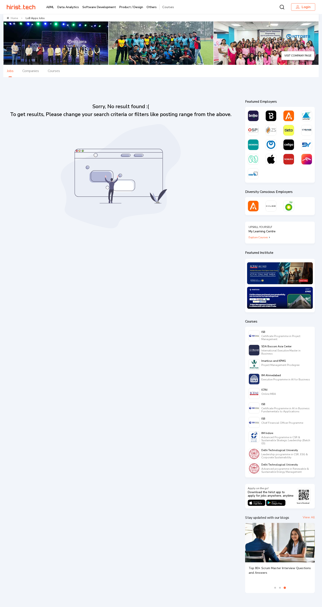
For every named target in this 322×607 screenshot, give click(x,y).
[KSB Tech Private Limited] (253, 173)
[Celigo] (288, 144)
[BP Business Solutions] (288, 206)
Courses (168, 7)
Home (14, 18)
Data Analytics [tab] (68, 7)
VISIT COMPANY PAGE (297, 55)
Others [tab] (152, 7)
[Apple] (270, 159)
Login (306, 7)
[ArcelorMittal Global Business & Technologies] (306, 159)
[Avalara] (288, 115)
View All (309, 517)
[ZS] (270, 130)
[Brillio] (253, 115)
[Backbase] (270, 115)
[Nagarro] (253, 159)
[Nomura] (288, 159)
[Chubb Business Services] (270, 206)
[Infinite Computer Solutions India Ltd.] (306, 115)
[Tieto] (288, 130)
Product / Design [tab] (131, 7)
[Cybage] (306, 130)
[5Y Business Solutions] (306, 144)
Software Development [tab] (99, 7)
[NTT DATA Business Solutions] (270, 144)
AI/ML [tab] (50, 7)
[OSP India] (253, 130)
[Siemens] (253, 144)
